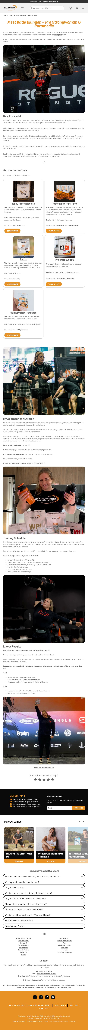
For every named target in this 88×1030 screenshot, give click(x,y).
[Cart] (83, 8)
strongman (58, 35)
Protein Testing (23, 950)
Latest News (23, 948)
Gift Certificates (23, 945)
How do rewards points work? (19, 920)
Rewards (64, 950)
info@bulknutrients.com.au (46, 974)
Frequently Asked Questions (44, 870)
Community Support (64, 941)
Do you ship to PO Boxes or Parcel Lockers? (25, 898)
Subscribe (79, 808)
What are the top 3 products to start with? (25, 909)
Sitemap (72, 1021)
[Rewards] (71, 8)
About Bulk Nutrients (23, 938)
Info (44, 933)
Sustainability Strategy (34, 1021)
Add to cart (13, 231)
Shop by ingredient (39, 1005)
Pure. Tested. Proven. (14, 926)
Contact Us (23, 943)
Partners (64, 948)
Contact (44, 960)
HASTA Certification (64, 945)
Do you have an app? (15, 887)
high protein (44, 450)
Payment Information (60, 1021)
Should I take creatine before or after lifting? (26, 904)
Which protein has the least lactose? (22, 882)
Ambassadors (64, 938)
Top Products (17, 1005)
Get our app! (17, 795)
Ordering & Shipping (65, 952)
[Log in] (77, 8)
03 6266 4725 (46, 971)
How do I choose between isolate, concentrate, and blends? (33, 876)
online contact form (37, 980)
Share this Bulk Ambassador (44, 768)
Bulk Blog (60, 1005)
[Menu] (22, 8)
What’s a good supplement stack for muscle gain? (28, 893)
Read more (19, 861)
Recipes (74, 1005)
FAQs (64, 943)
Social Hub (23, 952)
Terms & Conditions (18, 1021)
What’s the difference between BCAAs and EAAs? (27, 915)
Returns (23, 955)
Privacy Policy (47, 1021)
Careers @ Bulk (23, 941)
